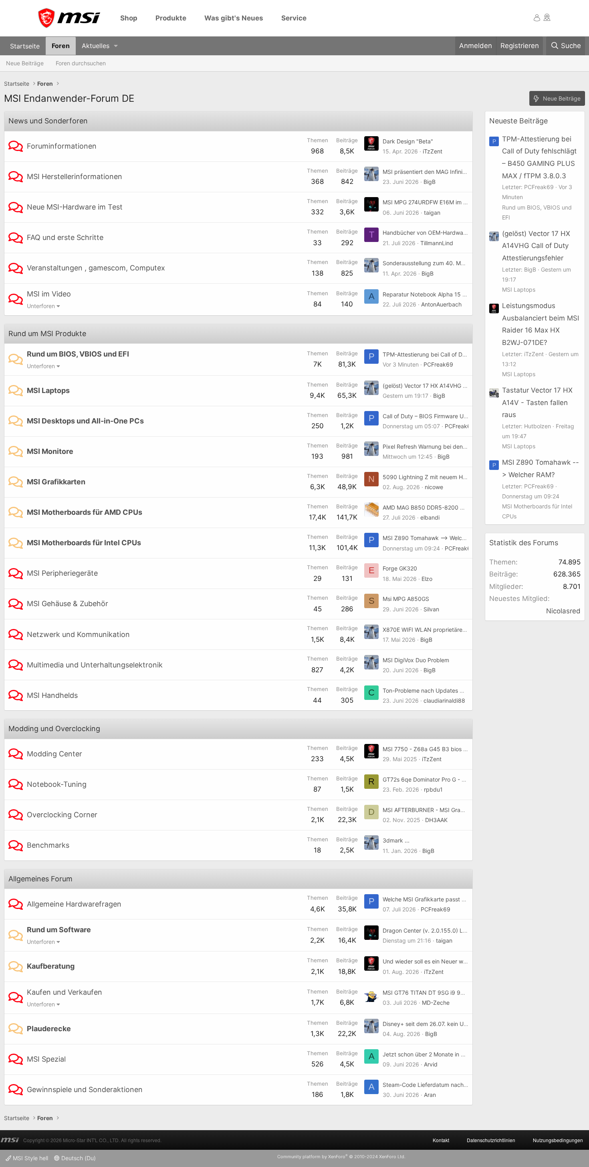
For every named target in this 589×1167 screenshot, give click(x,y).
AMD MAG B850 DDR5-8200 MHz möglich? (440, 507)
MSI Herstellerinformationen (74, 176)
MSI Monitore (50, 451)
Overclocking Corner (62, 814)
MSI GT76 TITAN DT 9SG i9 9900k (428, 992)
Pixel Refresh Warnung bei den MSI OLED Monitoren (450, 446)
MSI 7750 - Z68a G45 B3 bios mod (429, 749)
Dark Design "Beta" (408, 141)
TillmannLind (436, 243)
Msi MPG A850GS (406, 598)
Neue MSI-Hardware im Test (75, 207)
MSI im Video (49, 294)
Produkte (170, 18)
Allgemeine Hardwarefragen (74, 904)
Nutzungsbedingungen (558, 1140)
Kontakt (441, 1140)
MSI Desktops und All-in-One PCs (85, 421)
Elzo (427, 578)
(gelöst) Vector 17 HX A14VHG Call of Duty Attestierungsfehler (464, 385)
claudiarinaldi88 (444, 700)
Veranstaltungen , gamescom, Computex (96, 268)
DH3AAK (436, 819)
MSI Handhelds (52, 695)
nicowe (434, 487)
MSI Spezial (46, 1059)
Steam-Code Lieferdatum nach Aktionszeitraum (445, 1084)
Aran (430, 1094)
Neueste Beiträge (518, 121)
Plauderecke (49, 1028)
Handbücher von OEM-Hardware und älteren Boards (451, 232)
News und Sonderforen (48, 121)
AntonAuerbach (441, 304)
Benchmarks (48, 845)
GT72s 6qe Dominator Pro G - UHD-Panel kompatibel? (453, 779)
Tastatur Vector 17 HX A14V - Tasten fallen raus (537, 402)
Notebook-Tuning (57, 784)
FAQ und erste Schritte (65, 237)
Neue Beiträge (25, 63)
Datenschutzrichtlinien (491, 1140)
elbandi (430, 517)
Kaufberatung (51, 966)
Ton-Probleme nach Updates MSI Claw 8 (436, 690)
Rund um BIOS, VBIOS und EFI (78, 354)
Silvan (431, 609)
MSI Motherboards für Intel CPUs (84, 542)
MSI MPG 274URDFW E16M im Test (428, 202)
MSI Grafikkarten (56, 482)
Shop (128, 18)
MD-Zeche (436, 1002)
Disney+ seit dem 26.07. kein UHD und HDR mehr (447, 1023)
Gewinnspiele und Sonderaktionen (85, 1089)
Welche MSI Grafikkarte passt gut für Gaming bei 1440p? (457, 899)
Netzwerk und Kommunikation (78, 634)
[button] (116, 46)
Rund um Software (59, 929)
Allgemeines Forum (40, 879)
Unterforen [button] (41, 305)
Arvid (431, 1064)
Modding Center (54, 754)
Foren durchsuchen (81, 63)
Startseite (25, 46)
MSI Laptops (48, 390)
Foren (61, 46)
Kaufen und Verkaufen (64, 992)
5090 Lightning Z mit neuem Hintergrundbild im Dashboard (460, 477)
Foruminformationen (62, 146)
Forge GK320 (400, 568)
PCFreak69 (438, 364)
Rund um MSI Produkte (47, 333)
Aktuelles (95, 46)
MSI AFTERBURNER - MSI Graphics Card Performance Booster (464, 809)
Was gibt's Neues (233, 18)
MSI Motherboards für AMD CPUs (84, 512)
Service (294, 18)
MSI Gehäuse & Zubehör (67, 603)
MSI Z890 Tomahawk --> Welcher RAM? (435, 537)
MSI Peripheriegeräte (62, 573)
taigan (432, 212)
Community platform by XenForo (341, 1156)
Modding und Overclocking (54, 728)
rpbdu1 (433, 789)
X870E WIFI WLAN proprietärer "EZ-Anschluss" (444, 629)
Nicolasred (563, 611)
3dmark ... (396, 840)
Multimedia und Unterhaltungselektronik (95, 665)
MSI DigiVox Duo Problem (416, 660)
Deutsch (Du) (78, 1158)
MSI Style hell (29, 1158)
